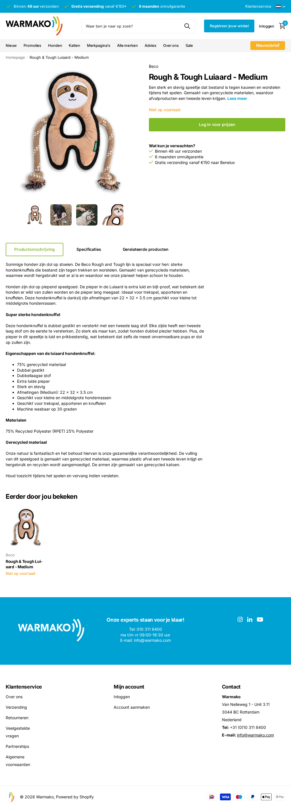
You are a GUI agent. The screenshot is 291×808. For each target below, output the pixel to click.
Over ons (171, 45)
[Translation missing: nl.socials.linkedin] (249, 619)
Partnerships (17, 746)
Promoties (32, 45)
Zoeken (187, 26)
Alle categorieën (55, 45)
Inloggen (122, 696)
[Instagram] (240, 619)
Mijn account (129, 687)
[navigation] (35, 215)
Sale (189, 45)
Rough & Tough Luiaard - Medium (24, 564)
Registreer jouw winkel (229, 26)
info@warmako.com (255, 734)
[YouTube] (260, 619)
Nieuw (11, 45)
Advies (150, 45)
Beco (153, 66)
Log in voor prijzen (217, 124)
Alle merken (127, 45)
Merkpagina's (98, 45)
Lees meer (237, 98)
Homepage (15, 57)
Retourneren (17, 717)
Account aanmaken (132, 706)
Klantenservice (24, 687)
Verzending (16, 706)
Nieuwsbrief (267, 45)
